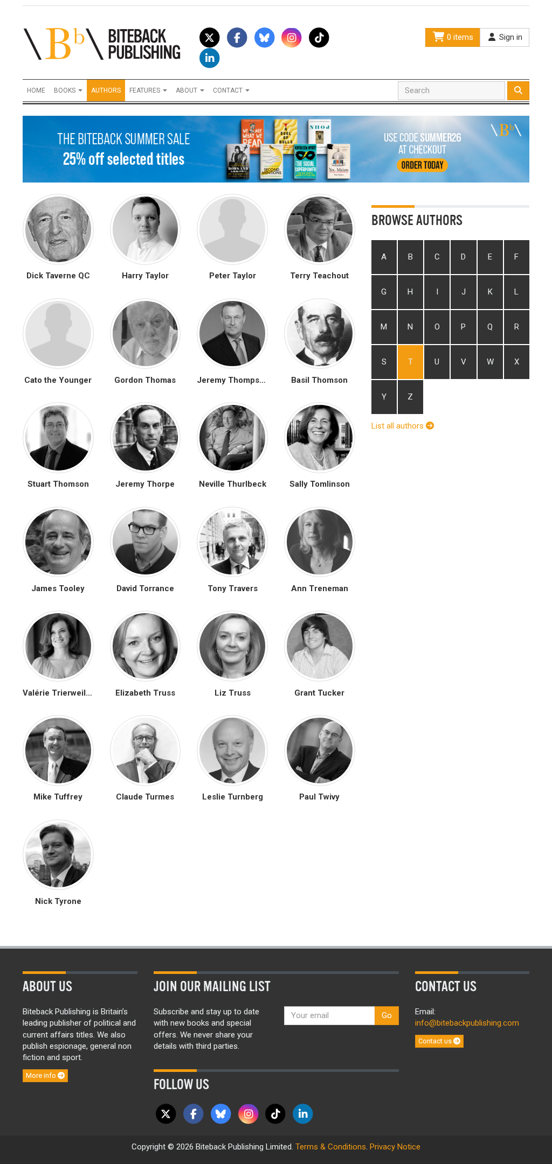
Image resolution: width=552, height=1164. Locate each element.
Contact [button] (228, 90)
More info (42, 1075)
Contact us (435, 1041)
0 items (459, 37)
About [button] (187, 90)
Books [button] (65, 90)
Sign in (509, 37)
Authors (106, 90)
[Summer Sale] (276, 148)
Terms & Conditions (330, 1147)
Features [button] (145, 90)
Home (36, 90)
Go (387, 1015)
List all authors (398, 426)
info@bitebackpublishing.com (467, 1023)
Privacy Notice (395, 1147)
